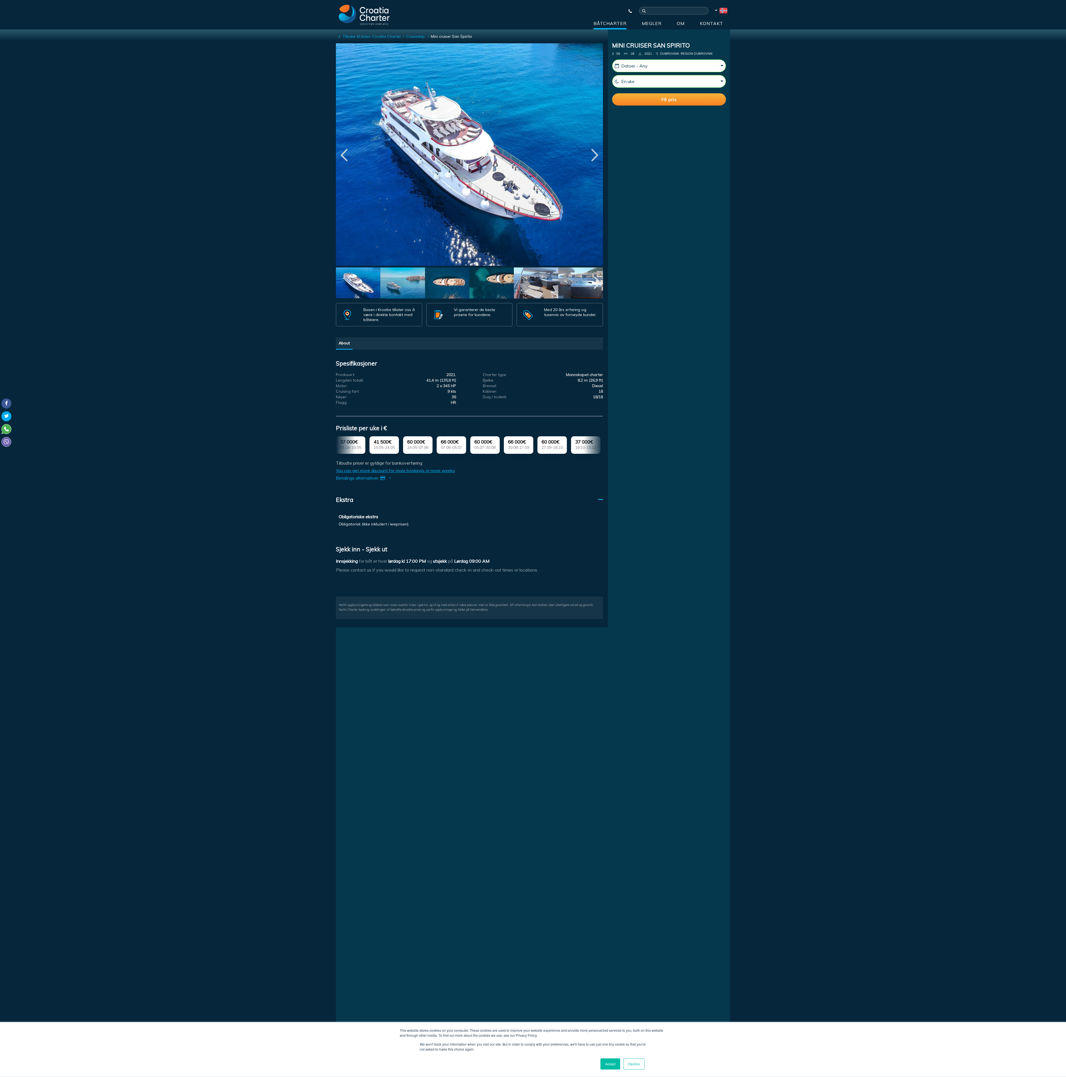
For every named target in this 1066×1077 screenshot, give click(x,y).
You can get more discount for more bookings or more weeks (395, 470)
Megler (652, 23)
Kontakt (711, 23)
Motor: (342, 385)
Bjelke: (488, 380)
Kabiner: (490, 391)
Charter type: (495, 374)
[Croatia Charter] (364, 14)
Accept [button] (610, 1063)
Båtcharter (610, 23)
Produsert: (345, 374)
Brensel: (490, 385)
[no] (720, 11)
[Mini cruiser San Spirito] (358, 283)
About (344, 342)
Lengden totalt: (350, 380)
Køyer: (341, 396)
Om (681, 23)
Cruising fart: (347, 391)
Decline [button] (634, 1063)
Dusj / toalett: (495, 396)
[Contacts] (627, 11)
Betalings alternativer (357, 478)
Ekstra (344, 499)
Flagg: (341, 402)
